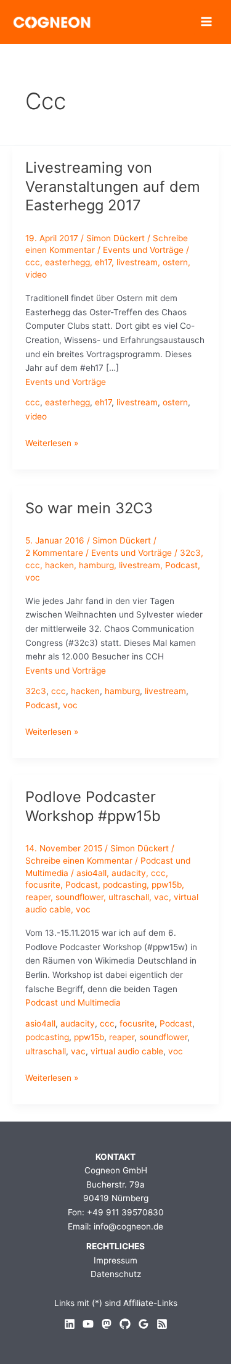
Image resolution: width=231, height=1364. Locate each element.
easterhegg (67, 262)
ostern (175, 262)
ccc (32, 262)
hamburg (96, 565)
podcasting (125, 885)
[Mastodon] (106, 1323)
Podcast (181, 565)
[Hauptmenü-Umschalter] (206, 22)
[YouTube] (88, 1323)
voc (32, 577)
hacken (59, 565)
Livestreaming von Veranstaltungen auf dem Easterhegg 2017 (112, 187)
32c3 (190, 553)
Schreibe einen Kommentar (78, 861)
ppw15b (167, 885)
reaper (38, 897)
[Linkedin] (69, 1323)
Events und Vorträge (143, 250)
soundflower (79, 897)
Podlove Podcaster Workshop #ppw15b (93, 806)
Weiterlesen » (51, 443)
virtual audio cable (127, 1051)
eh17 (103, 262)
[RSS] (162, 1323)
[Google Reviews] (143, 1323)
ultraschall (128, 897)
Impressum (115, 1260)
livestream (137, 262)
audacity (128, 873)
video (36, 274)
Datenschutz (116, 1274)
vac (161, 897)
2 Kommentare (54, 553)
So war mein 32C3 (89, 508)
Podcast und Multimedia (73, 1002)
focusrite (42, 885)
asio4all (91, 873)
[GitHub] (125, 1323)
